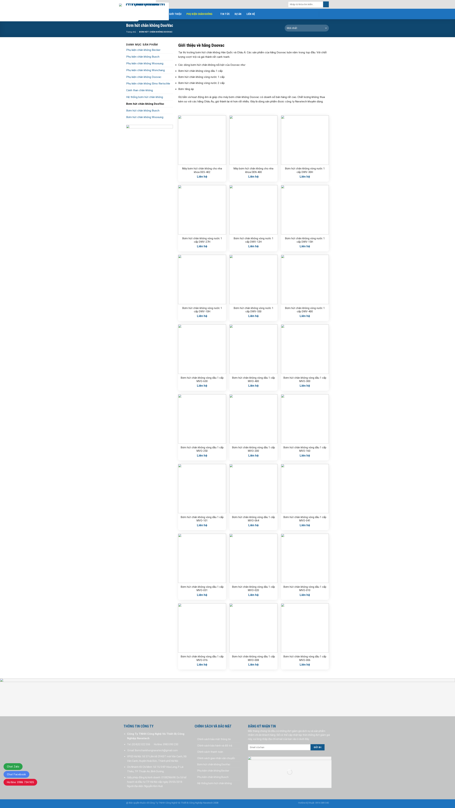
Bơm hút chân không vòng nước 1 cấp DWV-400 (305, 309)
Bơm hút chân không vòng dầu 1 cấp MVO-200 (253, 449)
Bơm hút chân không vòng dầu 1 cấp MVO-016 (202, 658)
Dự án (238, 14)
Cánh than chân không (139, 90)
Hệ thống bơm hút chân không (144, 97)
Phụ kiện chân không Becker (143, 50)
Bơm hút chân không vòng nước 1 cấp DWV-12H (253, 240)
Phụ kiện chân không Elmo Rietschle (148, 83)
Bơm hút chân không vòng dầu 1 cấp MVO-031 (202, 588)
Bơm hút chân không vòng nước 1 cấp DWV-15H (305, 240)
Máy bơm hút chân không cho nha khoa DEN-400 (253, 170)
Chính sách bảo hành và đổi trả (214, 745)
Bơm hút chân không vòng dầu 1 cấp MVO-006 (304, 658)
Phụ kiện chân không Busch (142, 56)
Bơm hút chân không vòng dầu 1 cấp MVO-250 (202, 449)
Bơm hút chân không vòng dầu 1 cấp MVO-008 (253, 658)
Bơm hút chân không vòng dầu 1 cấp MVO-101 (202, 519)
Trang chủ (131, 32)
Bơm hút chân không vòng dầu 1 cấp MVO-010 (304, 588)
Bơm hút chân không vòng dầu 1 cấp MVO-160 (304, 449)
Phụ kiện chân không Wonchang (145, 70)
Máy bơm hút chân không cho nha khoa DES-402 (202, 170)
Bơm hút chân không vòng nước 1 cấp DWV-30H (305, 170)
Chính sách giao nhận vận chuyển (216, 758)
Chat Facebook (16, 774)
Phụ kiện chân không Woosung (144, 63)
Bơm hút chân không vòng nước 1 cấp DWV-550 (253, 309)
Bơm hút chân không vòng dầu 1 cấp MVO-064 (253, 519)
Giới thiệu (175, 14)
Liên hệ (251, 14)
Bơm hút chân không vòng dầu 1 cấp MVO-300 (304, 379)
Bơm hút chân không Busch (142, 110)
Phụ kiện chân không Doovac (143, 77)
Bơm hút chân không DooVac (145, 103)
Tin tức (225, 14)
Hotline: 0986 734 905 (20, 782)
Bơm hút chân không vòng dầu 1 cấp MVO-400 (253, 379)
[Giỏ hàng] (324, 14)
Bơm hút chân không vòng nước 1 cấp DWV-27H (202, 240)
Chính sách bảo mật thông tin (214, 739)
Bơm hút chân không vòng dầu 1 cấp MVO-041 (304, 519)
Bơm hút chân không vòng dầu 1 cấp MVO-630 (202, 379)
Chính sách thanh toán (210, 751)
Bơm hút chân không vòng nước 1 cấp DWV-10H (202, 309)
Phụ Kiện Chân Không (199, 14)
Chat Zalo (13, 766)
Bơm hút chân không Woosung (144, 117)
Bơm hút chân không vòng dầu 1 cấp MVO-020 (253, 588)
